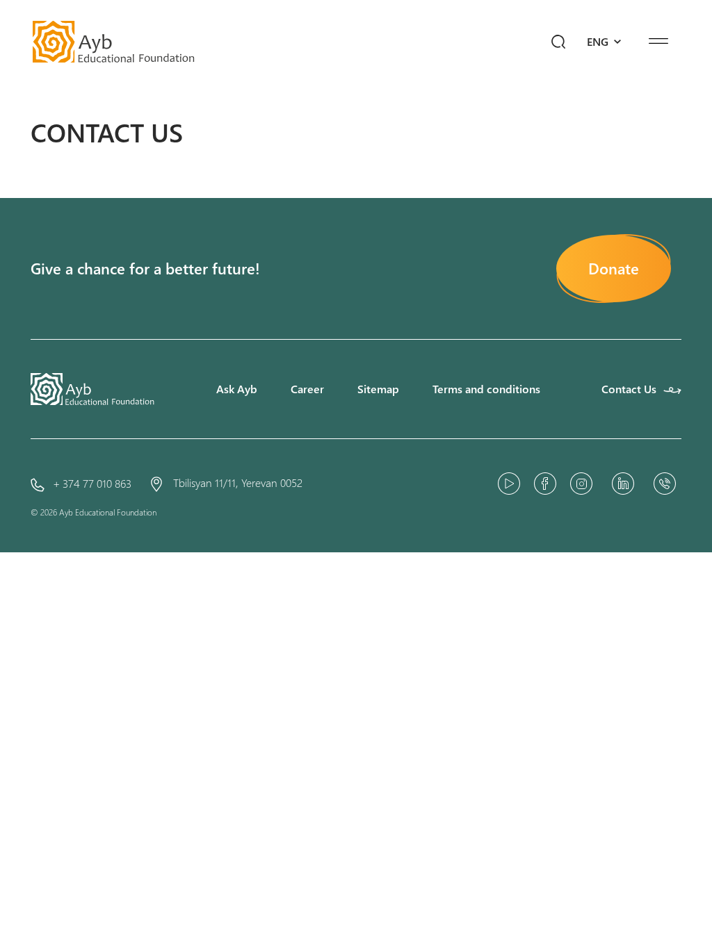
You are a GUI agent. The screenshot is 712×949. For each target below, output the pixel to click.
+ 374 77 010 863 (92, 483)
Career (307, 388)
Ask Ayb (236, 388)
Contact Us (628, 388)
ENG (599, 41)
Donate (613, 268)
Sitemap (378, 388)
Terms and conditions (486, 388)
